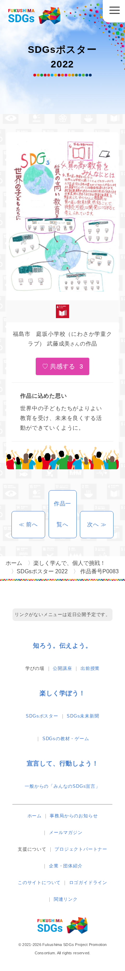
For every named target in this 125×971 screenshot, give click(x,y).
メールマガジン (66, 832)
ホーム (34, 815)
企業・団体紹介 (66, 865)
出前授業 (90, 668)
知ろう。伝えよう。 (62, 645)
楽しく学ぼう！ (62, 693)
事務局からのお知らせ (74, 815)
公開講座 (62, 668)
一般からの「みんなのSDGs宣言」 (62, 786)
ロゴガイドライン (88, 882)
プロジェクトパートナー (81, 849)
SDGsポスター (42, 716)
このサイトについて (39, 882)
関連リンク (66, 899)
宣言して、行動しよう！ (63, 763)
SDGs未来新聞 (83, 716)
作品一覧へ (62, 514)
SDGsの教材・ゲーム (65, 738)
